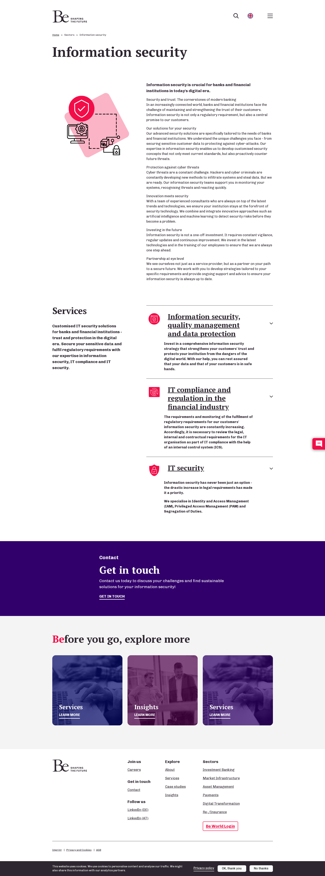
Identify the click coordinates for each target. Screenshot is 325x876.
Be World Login (220, 826)
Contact (134, 790)
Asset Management (218, 787)
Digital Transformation (221, 804)
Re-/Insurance (215, 812)
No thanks (261, 868)
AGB (98, 849)
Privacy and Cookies (79, 849)
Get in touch (112, 596)
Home (55, 34)
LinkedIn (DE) (138, 810)
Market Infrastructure (221, 778)
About (170, 770)
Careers (134, 770)
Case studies (175, 787)
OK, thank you (232, 868)
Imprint (57, 849)
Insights (171, 795)
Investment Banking (219, 770)
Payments (211, 795)
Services (172, 778)
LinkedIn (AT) (138, 818)
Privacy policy (204, 868)
